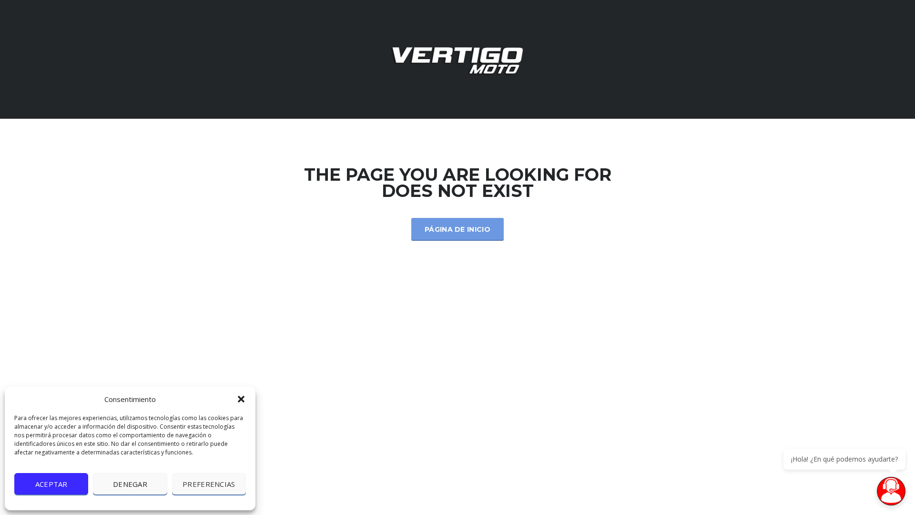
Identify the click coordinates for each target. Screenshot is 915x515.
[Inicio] (457, 58)
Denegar (130, 484)
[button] (241, 399)
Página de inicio (457, 229)
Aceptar (51, 484)
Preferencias (209, 484)
